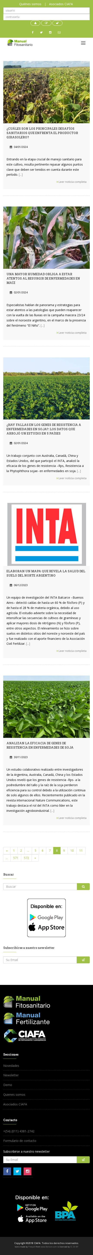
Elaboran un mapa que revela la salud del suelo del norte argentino (45, 573)
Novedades (11, 1066)
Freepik (31, 1246)
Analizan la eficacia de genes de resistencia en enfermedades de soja (40, 745)
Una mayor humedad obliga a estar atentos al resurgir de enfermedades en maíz (43, 278)
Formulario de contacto (19, 1141)
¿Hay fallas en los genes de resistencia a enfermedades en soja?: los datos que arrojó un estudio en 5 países (43, 429)
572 (26, 858)
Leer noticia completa (72, 182)
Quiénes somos (30, 4)
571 (15, 858)
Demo (7, 1085)
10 (72, 850)
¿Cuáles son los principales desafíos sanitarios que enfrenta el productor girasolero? (42, 133)
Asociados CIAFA (61, 4)
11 (81, 850)
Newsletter (11, 1075)
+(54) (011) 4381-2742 (18, 1131)
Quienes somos (14, 1094)
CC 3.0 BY (74, 1246)
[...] (21, 174)
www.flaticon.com (49, 1246)
